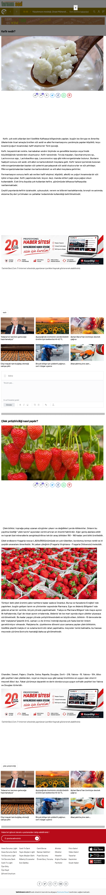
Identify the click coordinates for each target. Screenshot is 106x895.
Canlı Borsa (41, 848)
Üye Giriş (5, 866)
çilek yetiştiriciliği (9, 766)
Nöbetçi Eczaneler (27, 859)
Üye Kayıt (5, 870)
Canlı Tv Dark (24, 848)
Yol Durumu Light (8, 855)
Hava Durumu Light (9, 848)
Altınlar (58, 848)
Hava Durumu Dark (9, 852)
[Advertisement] (53, 23)
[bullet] (38, 404)
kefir (4, 312)
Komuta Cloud (63, 892)
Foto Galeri (73, 848)
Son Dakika (23, 863)
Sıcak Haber (74, 863)
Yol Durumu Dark (8, 859)
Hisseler (58, 855)
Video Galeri (74, 852)
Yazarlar (72, 855)
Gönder (9, 405)
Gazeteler (73, 859)
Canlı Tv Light (7, 863)
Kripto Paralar (61, 859)
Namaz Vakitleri (43, 852)
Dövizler (58, 852)
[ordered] (35, 404)
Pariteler (58, 863)
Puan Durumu (42, 855)
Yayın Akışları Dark (27, 855)
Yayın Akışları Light (27, 852)
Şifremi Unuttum (8, 873)
